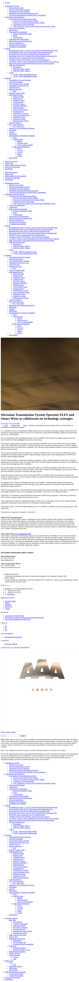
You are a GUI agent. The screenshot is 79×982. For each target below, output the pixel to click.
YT (6, 628)
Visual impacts (18, 37)
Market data (13, 134)
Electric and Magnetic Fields (22, 34)
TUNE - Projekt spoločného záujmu (25, 74)
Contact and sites (14, 955)
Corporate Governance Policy (14, 616)
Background (17, 67)
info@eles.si (11, 594)
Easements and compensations (19, 39)
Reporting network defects (17, 45)
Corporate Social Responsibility (23, 944)
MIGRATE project (19, 117)
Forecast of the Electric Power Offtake (25, 21)
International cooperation (17, 951)
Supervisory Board (19, 926)
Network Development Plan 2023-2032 (18, 619)
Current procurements (16, 976)
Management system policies (22, 931)
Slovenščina (9, 169)
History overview (14, 953)
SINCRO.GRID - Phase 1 (21, 69)
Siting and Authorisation (17, 28)
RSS (14, 91)
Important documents (20, 933)
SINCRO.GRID (18, 97)
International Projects (16, 95)
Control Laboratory (15, 123)
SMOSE (9, 605)
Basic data (12, 920)
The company (17, 922)
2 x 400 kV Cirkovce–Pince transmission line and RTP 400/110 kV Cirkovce (34, 61)
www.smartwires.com (22, 534)
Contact (15, 957)
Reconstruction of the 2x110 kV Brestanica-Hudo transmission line (30, 52)
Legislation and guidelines (17, 47)
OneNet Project (18, 102)
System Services (14, 87)
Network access (22, 143)
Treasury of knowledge (12, 167)
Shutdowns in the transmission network (22, 128)
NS (6, 630)
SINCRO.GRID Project (17, 65)
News (15, 137)
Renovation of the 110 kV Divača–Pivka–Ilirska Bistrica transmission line (33, 56)
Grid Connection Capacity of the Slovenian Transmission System (34, 26)
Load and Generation (16, 82)
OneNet (7, 609)
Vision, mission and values (17, 935)
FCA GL (20, 150)
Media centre (9, 163)
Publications (13, 968)
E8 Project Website (11, 644)
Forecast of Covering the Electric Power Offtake (29, 23)
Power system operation (25, 145)
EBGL (19, 154)
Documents (12, 130)
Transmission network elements (19, 11)
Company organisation (20, 924)
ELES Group (13, 937)
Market (19, 141)
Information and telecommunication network (23, 13)
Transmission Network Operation (20, 80)
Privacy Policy (5, 732)
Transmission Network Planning (23, 24)
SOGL (19, 148)
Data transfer (13, 158)
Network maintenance (16, 43)
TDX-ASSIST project (20, 110)
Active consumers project (21, 115)
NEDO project (18, 98)
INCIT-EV (8, 607)
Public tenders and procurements (15, 165)
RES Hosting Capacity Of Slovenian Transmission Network (24, 617)
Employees (12, 946)
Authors (13, 732)
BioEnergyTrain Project (21, 121)
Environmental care (19, 942)
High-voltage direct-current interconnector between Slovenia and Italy (31, 63)
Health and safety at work (21, 950)
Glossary (12, 132)
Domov (7, 2)
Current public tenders (16, 974)
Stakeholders (17, 940)
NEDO (7, 603)
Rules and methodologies (21, 147)
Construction (13, 30)
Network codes (18, 139)
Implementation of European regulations (22, 136)
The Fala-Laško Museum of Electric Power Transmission (27, 15)
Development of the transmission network (22, 19)
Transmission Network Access (19, 86)
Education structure (19, 948)
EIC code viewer (18, 126)
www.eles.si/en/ (16, 517)
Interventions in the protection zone (20, 41)
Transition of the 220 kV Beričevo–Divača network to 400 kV (29, 60)
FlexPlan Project (18, 111)
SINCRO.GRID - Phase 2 (21, 71)
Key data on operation (20, 927)
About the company (11, 161)
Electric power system (16, 8)
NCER (19, 156)
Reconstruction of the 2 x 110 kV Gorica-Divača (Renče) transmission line (33, 50)
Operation (8, 78)
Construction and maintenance (15, 17)
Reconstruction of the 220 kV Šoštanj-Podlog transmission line (29, 54)
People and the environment (18, 32)
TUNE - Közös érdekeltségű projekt (25, 76)
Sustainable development (17, 939)
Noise (15, 36)
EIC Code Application (16, 124)
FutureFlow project (19, 119)
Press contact (13, 970)
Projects (7, 48)
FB (6, 626)
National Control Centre (17, 93)
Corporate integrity (19, 929)
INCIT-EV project (19, 104)
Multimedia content (15, 966)
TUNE (11, 73)
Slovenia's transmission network (19, 10)
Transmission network (12, 6)
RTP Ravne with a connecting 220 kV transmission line (27, 58)
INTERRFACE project (20, 113)
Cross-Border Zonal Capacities (19, 84)
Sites (14, 959)
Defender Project (18, 108)
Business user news (15, 89)
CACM (19, 152)
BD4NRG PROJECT (20, 106)
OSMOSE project (19, 100)
